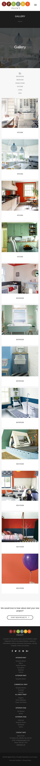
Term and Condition (15, 760)
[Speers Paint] (16, 5)
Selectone (21, 670)
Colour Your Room (20, 702)
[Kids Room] (20, 445)
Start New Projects (19, 617)
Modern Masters (21, 665)
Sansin (21, 713)
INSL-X (21, 663)
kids (20, 93)
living (20, 90)
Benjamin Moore (21, 661)
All (20, 73)
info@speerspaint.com (23, 740)
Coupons (21, 698)
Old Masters (21, 711)
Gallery (20, 21)
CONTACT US (21, 745)
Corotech (21, 692)
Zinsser (21, 672)
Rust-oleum (20, 668)
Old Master (21, 724)
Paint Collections (21, 700)
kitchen (20, 86)
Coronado (21, 690)
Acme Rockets (33, 757)
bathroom (20, 76)
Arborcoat (21, 720)
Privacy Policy (27, 760)
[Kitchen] (20, 114)
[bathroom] (20, 280)
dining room (20, 83)
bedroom (20, 80)
